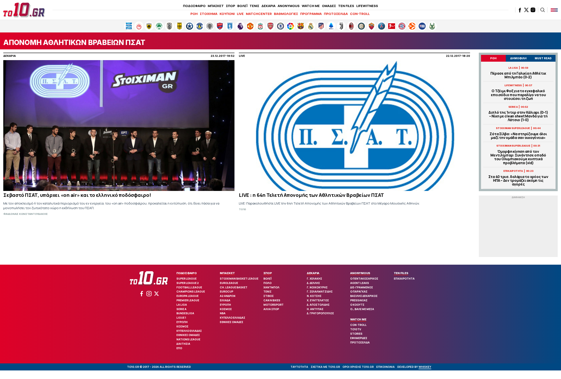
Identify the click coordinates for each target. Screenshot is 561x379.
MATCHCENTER (259, 13)
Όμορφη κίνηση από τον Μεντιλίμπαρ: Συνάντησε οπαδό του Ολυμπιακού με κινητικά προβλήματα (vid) (518, 157)
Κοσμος (182, 326)
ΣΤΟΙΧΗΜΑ (208, 13)
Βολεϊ (267, 278)
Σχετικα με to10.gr (325, 367)
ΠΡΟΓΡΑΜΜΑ (311, 13)
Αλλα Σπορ (271, 309)
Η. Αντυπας (315, 309)
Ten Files (401, 273)
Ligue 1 (181, 318)
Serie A (181, 309)
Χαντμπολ (271, 287)
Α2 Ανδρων (227, 296)
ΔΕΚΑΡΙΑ (268, 6)
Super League (186, 278)
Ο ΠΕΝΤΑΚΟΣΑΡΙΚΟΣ (364, 278)
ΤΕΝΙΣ (254, 6)
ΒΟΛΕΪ (242, 6)
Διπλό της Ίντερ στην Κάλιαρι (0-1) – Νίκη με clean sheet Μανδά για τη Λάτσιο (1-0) (518, 116)
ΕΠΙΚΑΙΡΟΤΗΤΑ (404, 278)
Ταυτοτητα (299, 367)
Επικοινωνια (385, 367)
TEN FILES (346, 6)
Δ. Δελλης (313, 283)
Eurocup (226, 291)
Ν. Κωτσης (314, 296)
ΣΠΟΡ (230, 6)
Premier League (187, 300)
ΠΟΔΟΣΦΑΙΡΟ (194, 6)
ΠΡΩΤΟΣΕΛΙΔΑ (336, 13)
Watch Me (358, 319)
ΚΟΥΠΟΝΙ (227, 13)
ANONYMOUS (289, 6)
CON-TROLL (360, 13)
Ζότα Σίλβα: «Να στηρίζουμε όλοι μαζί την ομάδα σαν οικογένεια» (518, 136)
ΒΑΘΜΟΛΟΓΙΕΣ (286, 13)
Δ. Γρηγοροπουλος (320, 313)
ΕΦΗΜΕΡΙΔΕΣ (358, 338)
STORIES (356, 334)
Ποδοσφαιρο (186, 273)
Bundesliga (185, 313)
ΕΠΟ (179, 348)
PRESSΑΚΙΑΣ (358, 300)
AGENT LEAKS (359, 283)
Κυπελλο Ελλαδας (189, 331)
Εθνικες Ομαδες (188, 335)
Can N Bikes (271, 300)
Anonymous (360, 273)
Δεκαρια (313, 273)
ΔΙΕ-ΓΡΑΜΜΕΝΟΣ (361, 287)
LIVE (240, 13)
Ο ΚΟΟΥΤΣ (357, 305)
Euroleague (229, 283)
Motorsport (273, 305)
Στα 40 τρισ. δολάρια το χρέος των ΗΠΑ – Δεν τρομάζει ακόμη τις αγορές (518, 180)
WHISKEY (425, 367)
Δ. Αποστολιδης (318, 305)
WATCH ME (311, 6)
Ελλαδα (225, 300)
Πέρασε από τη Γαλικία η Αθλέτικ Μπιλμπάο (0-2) (518, 75)
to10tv (355, 329)
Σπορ (267, 273)
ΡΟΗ (194, 13)
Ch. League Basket (233, 287)
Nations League (188, 339)
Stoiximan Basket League (239, 278)
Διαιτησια (183, 344)
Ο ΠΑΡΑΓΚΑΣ (358, 291)
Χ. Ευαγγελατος (318, 300)
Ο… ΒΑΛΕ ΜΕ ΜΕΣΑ (362, 309)
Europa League (187, 296)
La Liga (181, 305)
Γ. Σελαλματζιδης (320, 291)
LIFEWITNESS (367, 6)
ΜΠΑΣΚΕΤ (216, 6)
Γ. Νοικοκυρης (317, 287)
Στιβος (268, 296)
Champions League (190, 291)
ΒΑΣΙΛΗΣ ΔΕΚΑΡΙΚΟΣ (364, 296)
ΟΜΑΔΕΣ (329, 6)
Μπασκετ (227, 273)
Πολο (267, 283)
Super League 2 (187, 283)
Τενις (267, 291)
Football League (189, 287)
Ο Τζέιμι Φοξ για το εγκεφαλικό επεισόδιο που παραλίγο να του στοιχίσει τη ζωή (518, 95)
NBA (222, 313)
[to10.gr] (24, 10)
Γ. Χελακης (314, 278)
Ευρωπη (182, 322)
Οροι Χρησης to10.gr (358, 367)
